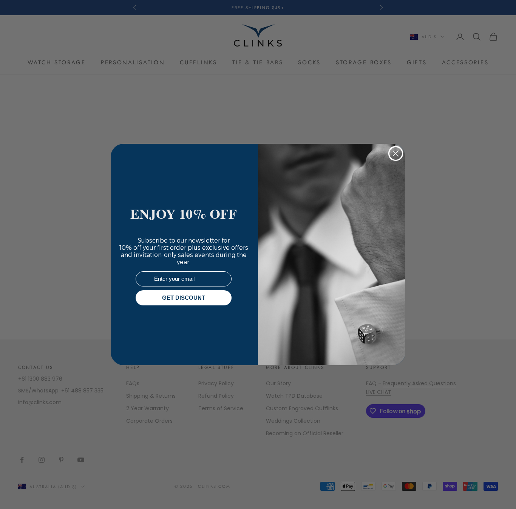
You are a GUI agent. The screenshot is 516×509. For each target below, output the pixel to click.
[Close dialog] (395, 153)
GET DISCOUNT (183, 298)
